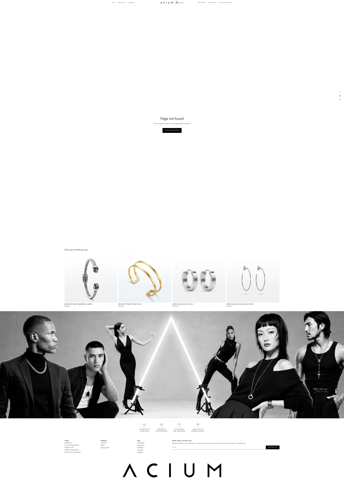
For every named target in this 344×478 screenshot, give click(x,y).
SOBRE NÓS (68, 443)
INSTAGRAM (140, 443)
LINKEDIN (140, 452)
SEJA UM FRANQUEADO (71, 445)
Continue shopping (172, 130)
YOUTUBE (140, 450)
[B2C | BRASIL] (172, 3)
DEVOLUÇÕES (105, 447)
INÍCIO (114, 2)
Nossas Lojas (212, 2)
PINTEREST (140, 447)
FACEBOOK (140, 445)
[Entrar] (340, 96)
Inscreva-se (272, 447)
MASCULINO (121, 2)
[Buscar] (340, 92)
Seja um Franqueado (225, 2)
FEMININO (131, 2)
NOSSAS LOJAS (69, 447)
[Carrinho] (340, 100)
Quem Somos (201, 2)
